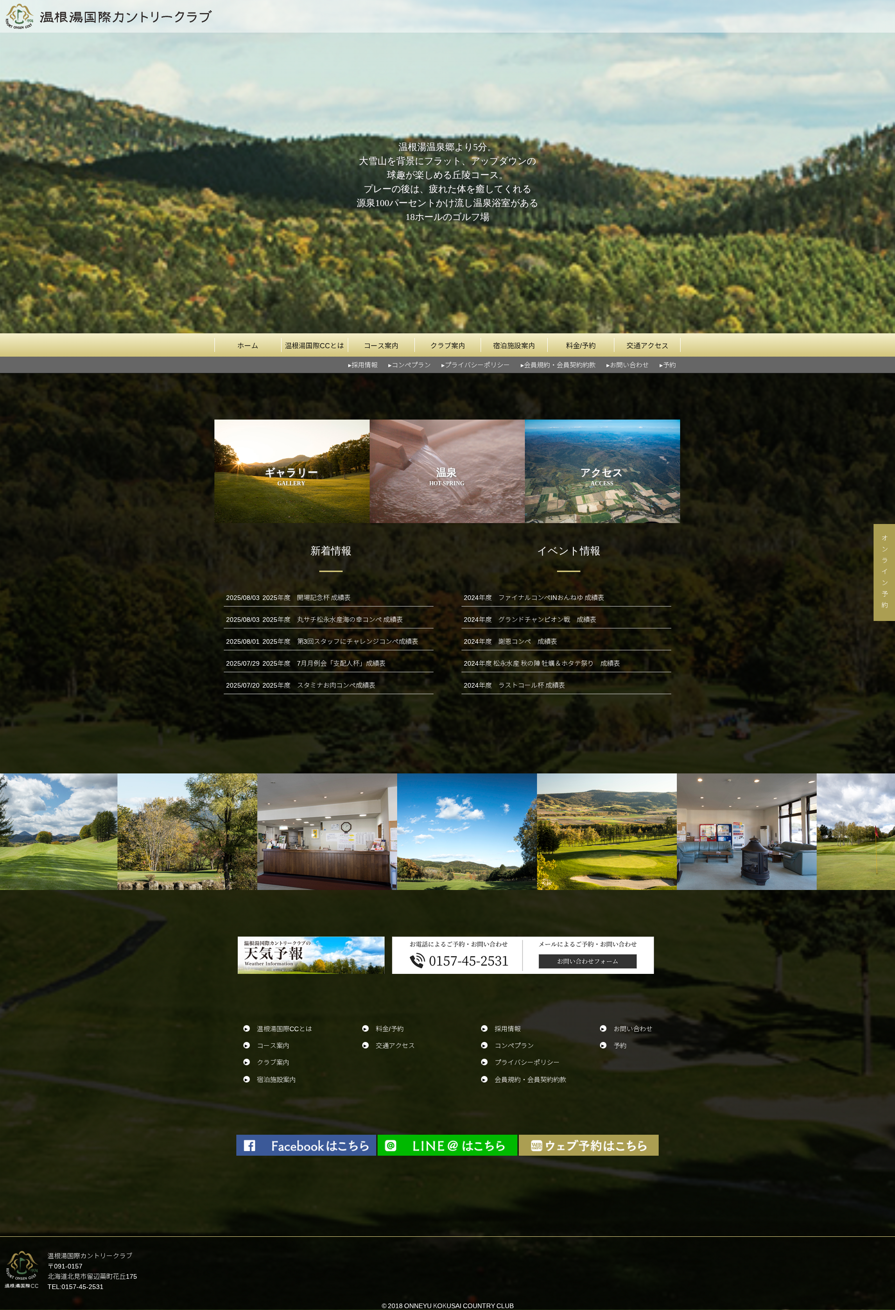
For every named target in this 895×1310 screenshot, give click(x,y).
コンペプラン (411, 364)
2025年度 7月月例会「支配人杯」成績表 (324, 663)
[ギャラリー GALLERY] (292, 520)
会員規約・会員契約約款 (560, 364)
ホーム (247, 346)
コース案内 (381, 346)
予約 (669, 364)
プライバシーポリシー (477, 364)
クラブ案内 (447, 346)
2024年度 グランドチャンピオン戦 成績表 (530, 619)
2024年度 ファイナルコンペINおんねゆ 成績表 (534, 597)
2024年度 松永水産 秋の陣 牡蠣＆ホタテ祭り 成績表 (542, 663)
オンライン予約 (884, 572)
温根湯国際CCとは (314, 346)
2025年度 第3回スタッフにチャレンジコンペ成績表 (340, 641)
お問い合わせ (629, 364)
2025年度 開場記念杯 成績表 (306, 597)
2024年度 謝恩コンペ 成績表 (510, 641)
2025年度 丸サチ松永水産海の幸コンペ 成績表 (332, 619)
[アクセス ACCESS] (602, 520)
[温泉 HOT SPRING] (447, 520)
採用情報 (364, 364)
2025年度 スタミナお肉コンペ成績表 (318, 685)
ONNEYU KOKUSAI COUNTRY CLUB (459, 1305)
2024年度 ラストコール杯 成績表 (514, 685)
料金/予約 (581, 346)
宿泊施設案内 (514, 346)
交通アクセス (647, 346)
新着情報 (330, 551)
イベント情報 (568, 551)
